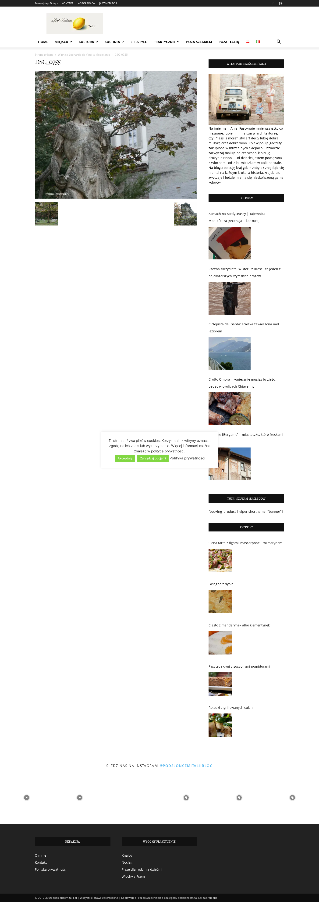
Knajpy (127, 855)
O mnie (40, 855)
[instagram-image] (26, 797)
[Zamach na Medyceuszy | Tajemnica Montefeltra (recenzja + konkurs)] (230, 243)
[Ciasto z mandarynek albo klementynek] (220, 644)
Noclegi (127, 862)
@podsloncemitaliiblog (186, 765)
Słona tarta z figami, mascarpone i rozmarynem (245, 543)
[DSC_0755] (116, 197)
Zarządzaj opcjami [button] (153, 458)
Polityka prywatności (51, 869)
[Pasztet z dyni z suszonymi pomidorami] (220, 685)
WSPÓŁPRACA (86, 3)
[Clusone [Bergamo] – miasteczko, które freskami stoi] (230, 463)
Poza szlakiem (199, 42)
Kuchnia (112, 42)
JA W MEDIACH (108, 3)
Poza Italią (229, 42)
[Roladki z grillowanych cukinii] (220, 726)
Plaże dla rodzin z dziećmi (142, 869)
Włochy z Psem (133, 876)
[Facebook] (272, 3)
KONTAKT (67, 3)
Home (43, 42)
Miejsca (61, 42)
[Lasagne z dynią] (220, 603)
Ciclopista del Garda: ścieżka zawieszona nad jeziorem (244, 327)
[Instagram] (280, 3)
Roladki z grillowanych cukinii (232, 707)
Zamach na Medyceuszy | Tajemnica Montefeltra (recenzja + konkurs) (237, 217)
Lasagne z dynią (221, 584)
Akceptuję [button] (125, 458)
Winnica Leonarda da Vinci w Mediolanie (84, 55)
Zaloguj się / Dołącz (46, 3)
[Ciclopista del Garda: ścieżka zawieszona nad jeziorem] (230, 353)
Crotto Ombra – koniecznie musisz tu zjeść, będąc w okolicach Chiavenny (242, 383)
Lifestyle (139, 42)
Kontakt (41, 862)
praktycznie (164, 42)
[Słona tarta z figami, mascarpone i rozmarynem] (220, 562)
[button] (278, 42)
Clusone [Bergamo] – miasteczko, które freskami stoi (246, 438)
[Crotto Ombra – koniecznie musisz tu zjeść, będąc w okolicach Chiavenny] (230, 408)
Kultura (86, 42)
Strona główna (44, 55)
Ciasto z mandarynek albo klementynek (239, 625)
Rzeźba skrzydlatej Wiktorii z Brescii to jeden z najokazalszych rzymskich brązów (245, 272)
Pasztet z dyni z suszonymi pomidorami (239, 666)
